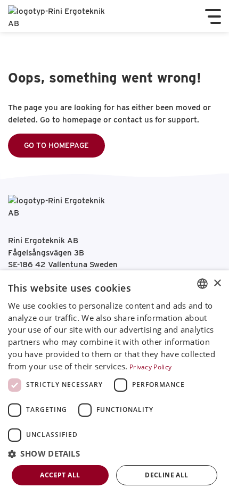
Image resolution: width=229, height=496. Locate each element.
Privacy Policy (150, 366)
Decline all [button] (166, 475)
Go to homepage (56, 145)
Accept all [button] (60, 475)
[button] (114, 454)
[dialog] (114, 383)
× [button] (217, 283)
